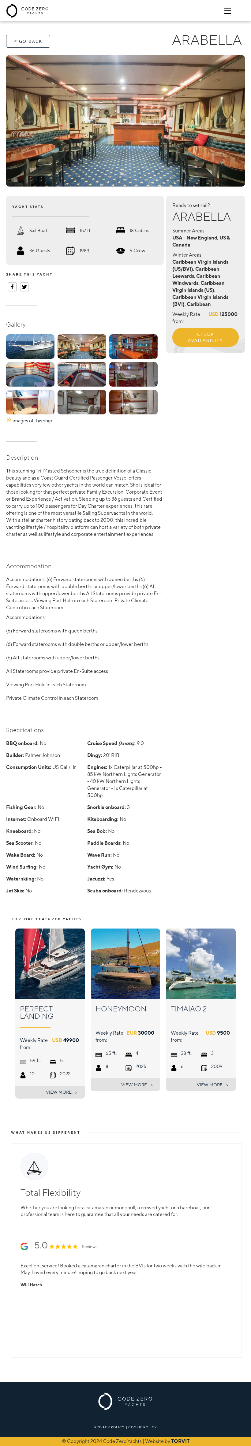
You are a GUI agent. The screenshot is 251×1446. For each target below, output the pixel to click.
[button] (30, 121)
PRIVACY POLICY (109, 1427)
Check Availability (205, 337)
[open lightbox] (125, 121)
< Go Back (28, 41)
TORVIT (180, 1441)
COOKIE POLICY (142, 1427)
